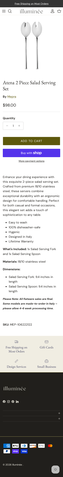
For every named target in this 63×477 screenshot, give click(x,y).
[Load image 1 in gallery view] (31, 46)
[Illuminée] (31, 11)
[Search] (11, 11)
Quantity (9, 118)
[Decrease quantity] (6, 126)
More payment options (31, 161)
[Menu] (4, 11)
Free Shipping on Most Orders (31, 3)
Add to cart (32, 141)
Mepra (11, 96)
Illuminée (17, 464)
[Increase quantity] (20, 126)
